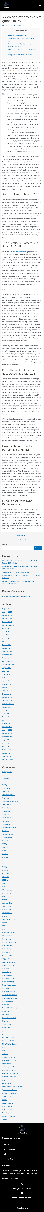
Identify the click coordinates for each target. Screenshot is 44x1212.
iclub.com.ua (6, 939)
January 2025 (7, 612)
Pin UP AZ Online (8, 1041)
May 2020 (5, 743)
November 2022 (7, 697)
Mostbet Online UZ (8, 991)
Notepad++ (6, 1021)
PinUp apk (5, 1050)
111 (3, 781)
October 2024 (7, 622)
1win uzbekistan (7, 808)
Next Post (22, 540)
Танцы (4, 1119)
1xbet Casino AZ (7, 824)
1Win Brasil (6, 788)
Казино (4, 1100)
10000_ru (5, 778)
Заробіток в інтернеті (9, 1093)
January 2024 (7, 651)
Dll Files (4, 926)
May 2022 (5, 717)
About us (7, 1154)
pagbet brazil (6, 1027)
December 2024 (7, 615)
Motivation (6, 1011)
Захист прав (6, 1096)
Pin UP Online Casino (9, 1044)
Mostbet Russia (7, 1001)
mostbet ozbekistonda (9, 995)
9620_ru (5, 883)
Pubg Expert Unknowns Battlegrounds (21, 55)
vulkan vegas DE (8, 1067)
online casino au (7, 1024)
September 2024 (8, 625)
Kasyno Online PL (8, 955)
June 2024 (6, 635)
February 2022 (7, 727)
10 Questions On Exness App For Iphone (15, 572)
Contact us (8, 1159)
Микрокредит (7, 1109)
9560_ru (5, 880)
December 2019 (7, 759)
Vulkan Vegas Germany (10, 1073)
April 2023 (5, 681)
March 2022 (6, 723)
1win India (5, 798)
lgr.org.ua (5, 968)
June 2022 (6, 714)
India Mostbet (7, 945)
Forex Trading (7, 936)
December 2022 (7, 694)
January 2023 (7, 691)
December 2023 (7, 655)
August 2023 (6, 668)
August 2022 (6, 707)
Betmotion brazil (7, 893)
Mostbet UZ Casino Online (11, 1008)
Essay (4, 929)
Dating (4, 922)
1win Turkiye (6, 804)
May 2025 (5, 609)
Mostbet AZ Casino (8, 978)
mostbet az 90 (7, 975)
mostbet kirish (7, 988)
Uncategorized (7, 25)
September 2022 (8, 704)
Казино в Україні (8, 1103)
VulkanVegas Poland (9, 1077)
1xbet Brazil (6, 821)
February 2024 (7, 648)
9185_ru (5, 857)
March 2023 (6, 684)
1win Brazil (5, 791)
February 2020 (7, 753)
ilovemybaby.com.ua (9, 942)
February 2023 (7, 687)
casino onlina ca (7, 906)
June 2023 (6, 674)
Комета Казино (7, 1106)
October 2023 (7, 661)
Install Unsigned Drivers (10, 949)
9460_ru (5, 870)
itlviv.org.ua (6, 952)
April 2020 (5, 746)
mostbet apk (6, 972)
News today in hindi (9, 1018)
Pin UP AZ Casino (8, 1037)
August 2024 (6, 628)
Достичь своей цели (9, 1090)
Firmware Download (9, 932)
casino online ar (7, 909)
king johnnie (6, 959)
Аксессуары (6, 1083)
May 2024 (5, 638)
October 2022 (7, 700)
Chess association (8, 919)
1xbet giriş (5, 831)
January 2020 (7, 756)
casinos (4, 916)
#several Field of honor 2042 (18, 36)
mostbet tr (5, 1005)
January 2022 (7, 730)
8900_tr (5, 841)
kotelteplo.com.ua (8, 965)
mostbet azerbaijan (8, 982)
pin (3, 1031)
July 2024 (5, 631)
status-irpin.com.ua (9, 1057)
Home (6, 1144)
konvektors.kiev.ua (8, 962)
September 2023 (8, 664)
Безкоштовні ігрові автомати (12, 1087)
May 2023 (5, 677)
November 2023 (7, 658)
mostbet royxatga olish (10, 998)
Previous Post (22, 535)
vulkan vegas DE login (9, 1070)
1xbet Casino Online (9, 827)
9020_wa (5, 847)
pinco (4, 1047)
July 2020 (5, 740)
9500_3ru (5, 877)
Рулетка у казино (8, 1116)
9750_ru (5, 886)
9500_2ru (5, 873)
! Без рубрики (7, 772)
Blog (3, 896)
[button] (40, 5)
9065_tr (5, 850)
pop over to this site (20, 252)
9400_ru (5, 867)
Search (4, 545)
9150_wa (5, 854)
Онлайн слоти (7, 1113)
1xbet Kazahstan (8, 834)
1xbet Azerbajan (7, 818)
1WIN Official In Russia (10, 801)
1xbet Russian (7, 837)
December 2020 (7, 736)
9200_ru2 (5, 864)
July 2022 (5, 710)
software (5, 1054)
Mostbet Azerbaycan (9, 985)
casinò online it (7, 913)
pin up (4, 1034)
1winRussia (6, 811)
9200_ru (5, 860)
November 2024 (7, 618)
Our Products (9, 1149)
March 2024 (6, 645)
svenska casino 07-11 (9, 1060)
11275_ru (5, 785)
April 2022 (5, 720)
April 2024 (5, 641)
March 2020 (6, 750)
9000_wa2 (6, 844)
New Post (5, 1014)
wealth (4, 1080)
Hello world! (26, 596)
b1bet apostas (7, 890)
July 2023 (5, 671)
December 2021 (7, 733)
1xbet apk (5, 814)
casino (4, 900)
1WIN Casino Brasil (8, 795)
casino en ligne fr (8, 903)
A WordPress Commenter (11, 596)
